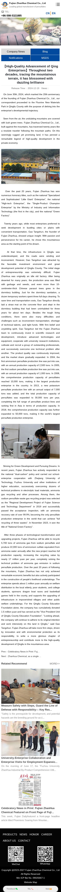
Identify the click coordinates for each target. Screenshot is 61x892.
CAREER (46, 834)
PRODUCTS (10, 834)
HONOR (34, 834)
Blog (45, 51)
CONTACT (24, 840)
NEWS (23, 834)
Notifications (16, 58)
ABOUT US (9, 840)
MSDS (45, 58)
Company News (16, 51)
